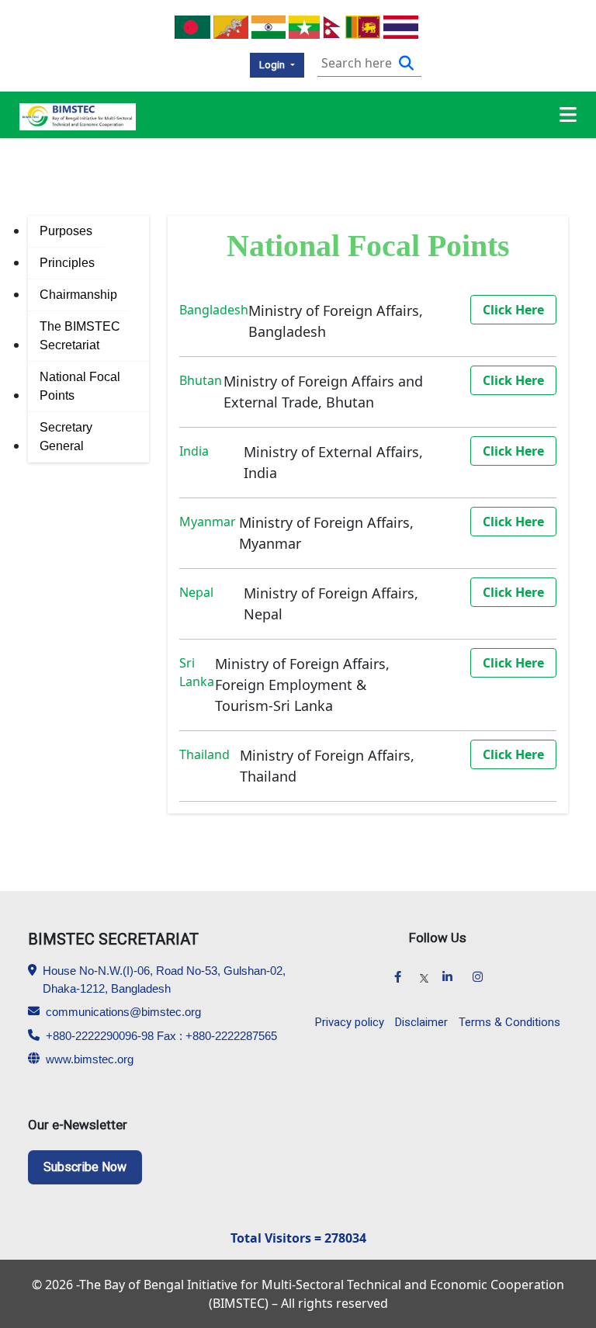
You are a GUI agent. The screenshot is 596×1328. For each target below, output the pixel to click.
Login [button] (273, 65)
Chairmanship (78, 294)
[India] (268, 25)
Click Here (513, 309)
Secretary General (66, 436)
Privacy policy (349, 1022)
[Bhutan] (230, 25)
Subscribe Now (84, 1167)
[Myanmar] (304, 25)
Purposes (66, 231)
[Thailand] (400, 25)
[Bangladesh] (192, 25)
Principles (67, 262)
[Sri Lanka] (362, 25)
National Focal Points (80, 386)
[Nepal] (332, 25)
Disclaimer (421, 1022)
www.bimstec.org (89, 1059)
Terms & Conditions (509, 1022)
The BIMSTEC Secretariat (80, 336)
